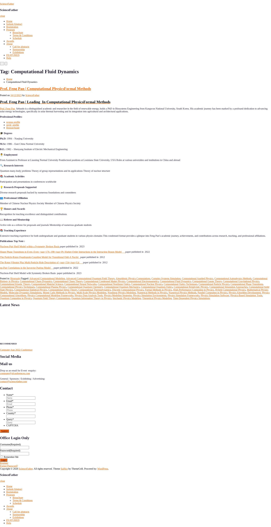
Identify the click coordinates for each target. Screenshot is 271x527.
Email (9, 401)
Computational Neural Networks (80, 284)
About (9, 44)
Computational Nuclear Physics (146, 284)
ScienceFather (7, 4)
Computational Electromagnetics (143, 281)
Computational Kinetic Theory (15, 284)
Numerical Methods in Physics (152, 292)
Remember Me (11, 457)
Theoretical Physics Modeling (157, 298)
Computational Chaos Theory (67, 281)
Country (11, 413)
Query (10, 419)
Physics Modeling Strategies (118, 295)
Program (10, 29)
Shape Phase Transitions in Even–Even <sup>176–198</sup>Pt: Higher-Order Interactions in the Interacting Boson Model (62, 251)
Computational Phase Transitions (247, 284)
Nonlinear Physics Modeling (122, 292)
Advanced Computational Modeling (47, 278)
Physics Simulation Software (215, 295)
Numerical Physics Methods (182, 292)
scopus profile (13, 122)
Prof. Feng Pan (8, 108)
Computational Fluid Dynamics (175, 281)
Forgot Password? (9, 466)
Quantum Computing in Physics (16, 298)
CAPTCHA (12, 425)
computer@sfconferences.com (15, 373)
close (2, 16)
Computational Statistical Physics (30, 289)
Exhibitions (18, 52)
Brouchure (18, 32)
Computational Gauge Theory (207, 281)
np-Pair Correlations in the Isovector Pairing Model (27, 267)
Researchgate (12, 127)
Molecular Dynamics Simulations (25, 292)
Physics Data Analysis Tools (89, 295)
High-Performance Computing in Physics (193, 289)
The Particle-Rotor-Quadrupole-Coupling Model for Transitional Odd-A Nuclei (40, 257)
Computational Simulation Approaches (228, 287)
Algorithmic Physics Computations (133, 278)
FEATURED (12, 55)
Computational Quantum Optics (157, 287)
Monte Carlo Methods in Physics (59, 292)
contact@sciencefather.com (13, 381)
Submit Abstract (14, 24)
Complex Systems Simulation (166, 278)
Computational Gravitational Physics (241, 281)
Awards (10, 41)
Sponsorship (19, 49)
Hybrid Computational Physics (230, 289)
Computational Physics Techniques (17, 287)
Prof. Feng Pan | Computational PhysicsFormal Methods (45, 89)
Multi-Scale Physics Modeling (91, 292)
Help (8, 58)
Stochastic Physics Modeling (127, 298)
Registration (12, 27)
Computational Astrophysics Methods (233, 278)
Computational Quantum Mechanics (122, 287)
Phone (10, 407)
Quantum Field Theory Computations (51, 298)
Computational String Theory (62, 289)
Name (9, 395)
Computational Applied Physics (197, 278)
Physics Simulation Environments (149, 295)
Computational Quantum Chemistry (85, 287)
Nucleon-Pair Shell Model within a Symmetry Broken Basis (30, 246)
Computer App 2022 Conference (16, 350)
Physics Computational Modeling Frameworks (50, 295)
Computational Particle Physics (214, 284)
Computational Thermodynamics (94, 289)
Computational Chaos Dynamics (36, 281)
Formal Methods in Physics (158, 289)
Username (10, 444)
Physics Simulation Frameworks (183, 295)
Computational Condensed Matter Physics (104, 281)
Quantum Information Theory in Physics (91, 298)
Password (10, 450)
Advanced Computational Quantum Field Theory (90, 278)
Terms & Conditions (23, 35)
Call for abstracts (21, 46)
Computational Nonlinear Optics (114, 284)
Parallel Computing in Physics (212, 292)
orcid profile (12, 125)
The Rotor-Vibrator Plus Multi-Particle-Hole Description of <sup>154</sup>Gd (41, 262)
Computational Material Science (47, 284)
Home (9, 21)
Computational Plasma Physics (51, 287)
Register (4, 463)
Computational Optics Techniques (180, 284)
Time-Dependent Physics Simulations (191, 298)
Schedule (17, 38)
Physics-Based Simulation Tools (246, 295)
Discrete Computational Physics (128, 289)
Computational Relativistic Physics (191, 287)
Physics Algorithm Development (245, 292)
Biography (15, 278)
